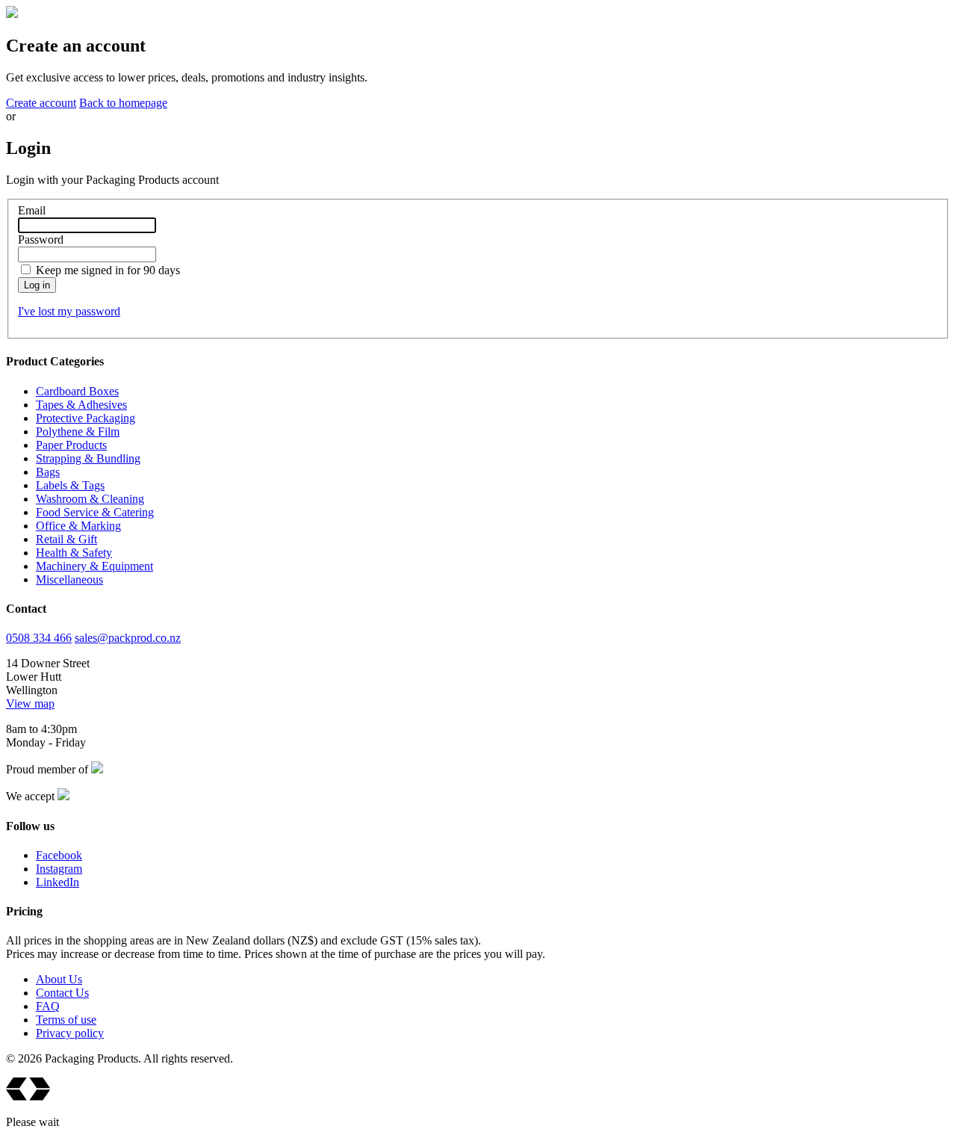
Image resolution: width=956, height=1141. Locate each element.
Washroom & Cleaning (90, 498)
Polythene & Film (78, 431)
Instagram (59, 868)
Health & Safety (74, 552)
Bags (48, 472)
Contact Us (62, 992)
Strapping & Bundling (88, 458)
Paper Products (71, 445)
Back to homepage (123, 102)
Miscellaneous (69, 579)
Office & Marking (78, 525)
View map (30, 703)
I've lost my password (69, 311)
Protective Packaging (85, 418)
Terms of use (66, 1019)
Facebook (59, 855)
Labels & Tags (70, 485)
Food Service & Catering (95, 512)
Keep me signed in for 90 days (108, 270)
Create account (41, 102)
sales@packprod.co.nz (128, 637)
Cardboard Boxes (77, 391)
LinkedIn (57, 882)
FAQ (48, 1006)
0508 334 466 (39, 637)
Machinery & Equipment (94, 566)
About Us (59, 979)
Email (32, 210)
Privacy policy (70, 1033)
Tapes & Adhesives (81, 404)
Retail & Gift (66, 539)
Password (40, 239)
